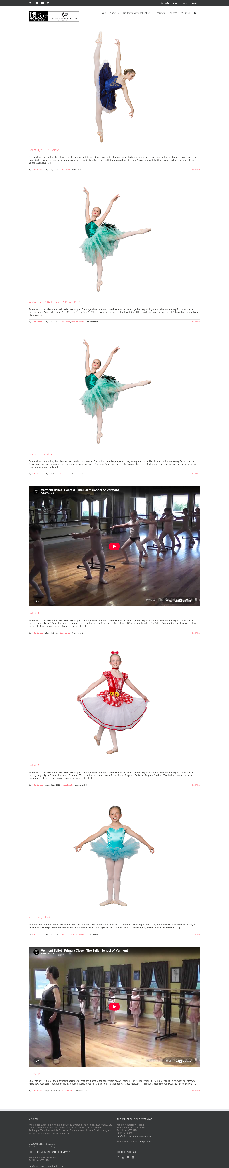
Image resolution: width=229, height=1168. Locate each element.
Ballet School (37, 169)
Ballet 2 (34, 765)
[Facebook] (118, 1157)
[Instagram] (123, 1157)
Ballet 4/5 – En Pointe (44, 150)
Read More (196, 169)
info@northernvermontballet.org (46, 1165)
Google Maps (145, 1141)
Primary (34, 1073)
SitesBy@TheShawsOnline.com (42, 1144)
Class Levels (65, 169)
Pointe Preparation (41, 454)
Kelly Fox (45, 1147)
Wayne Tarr (56, 1147)
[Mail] (133, 1157)
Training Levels (77, 322)
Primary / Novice (41, 917)
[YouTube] (128, 1157)
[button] (195, 12)
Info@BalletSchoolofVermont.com (134, 1135)
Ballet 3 (34, 613)
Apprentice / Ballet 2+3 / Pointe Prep (54, 302)
